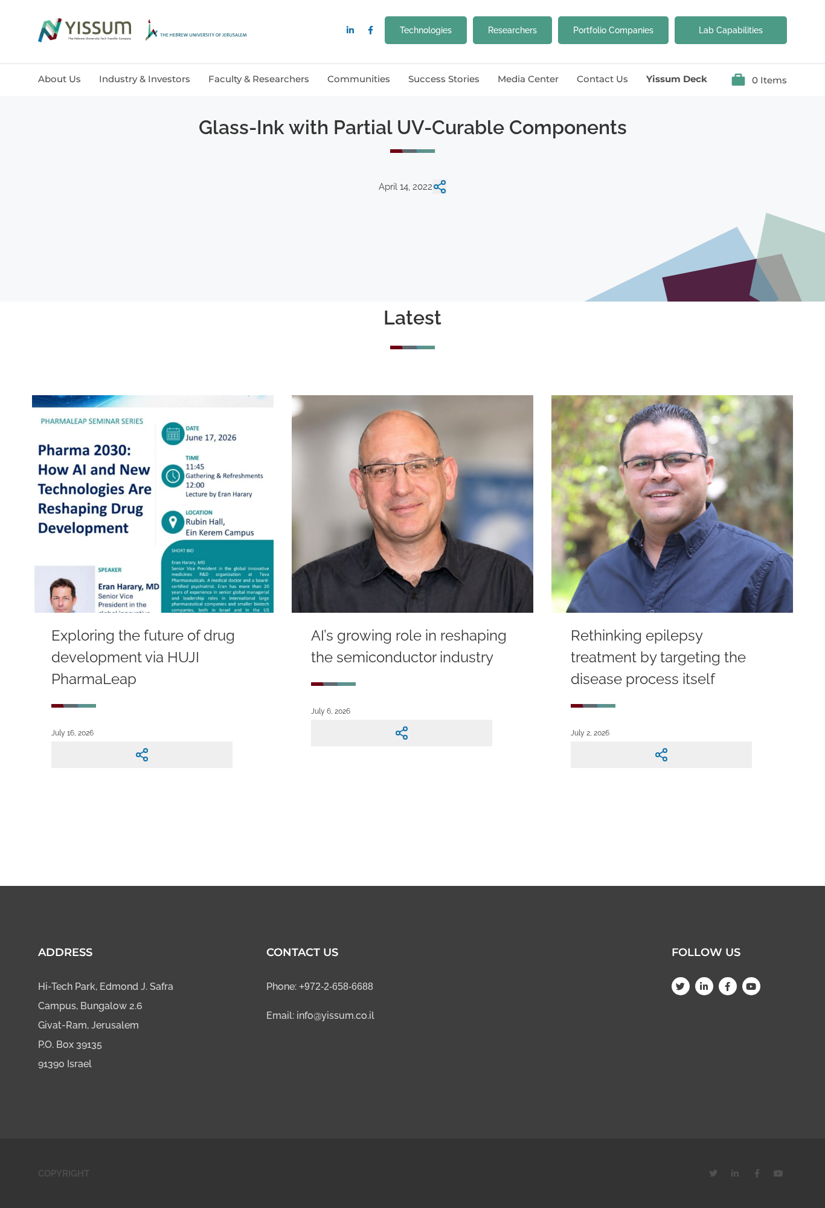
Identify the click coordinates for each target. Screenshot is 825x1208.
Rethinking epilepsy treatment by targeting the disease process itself (658, 657)
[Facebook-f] (370, 30)
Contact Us (602, 79)
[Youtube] (751, 986)
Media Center (528, 79)
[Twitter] (681, 986)
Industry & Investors (144, 79)
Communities (358, 79)
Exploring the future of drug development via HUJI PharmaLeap (143, 657)
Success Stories (444, 79)
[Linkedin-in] (350, 30)
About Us (59, 79)
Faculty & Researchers (258, 79)
